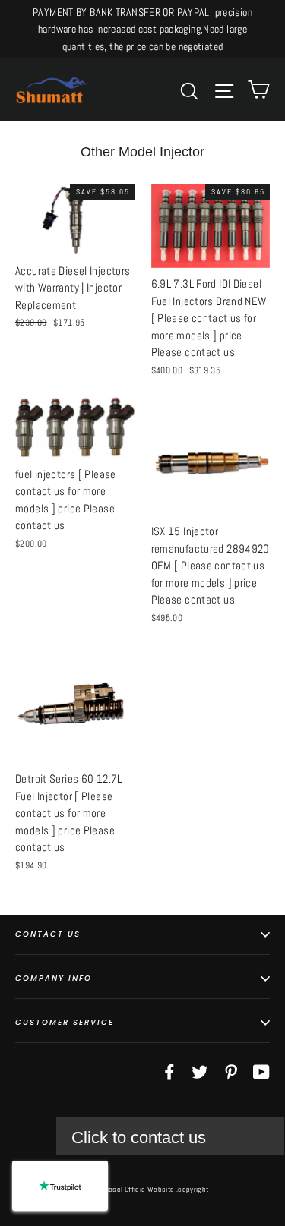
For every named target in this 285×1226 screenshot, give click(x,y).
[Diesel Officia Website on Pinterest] (231, 1071)
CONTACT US (48, 934)
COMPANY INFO (53, 978)
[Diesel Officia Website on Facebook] (169, 1071)
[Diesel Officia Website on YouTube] (261, 1071)
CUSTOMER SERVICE (64, 1022)
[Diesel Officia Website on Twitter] (200, 1071)
